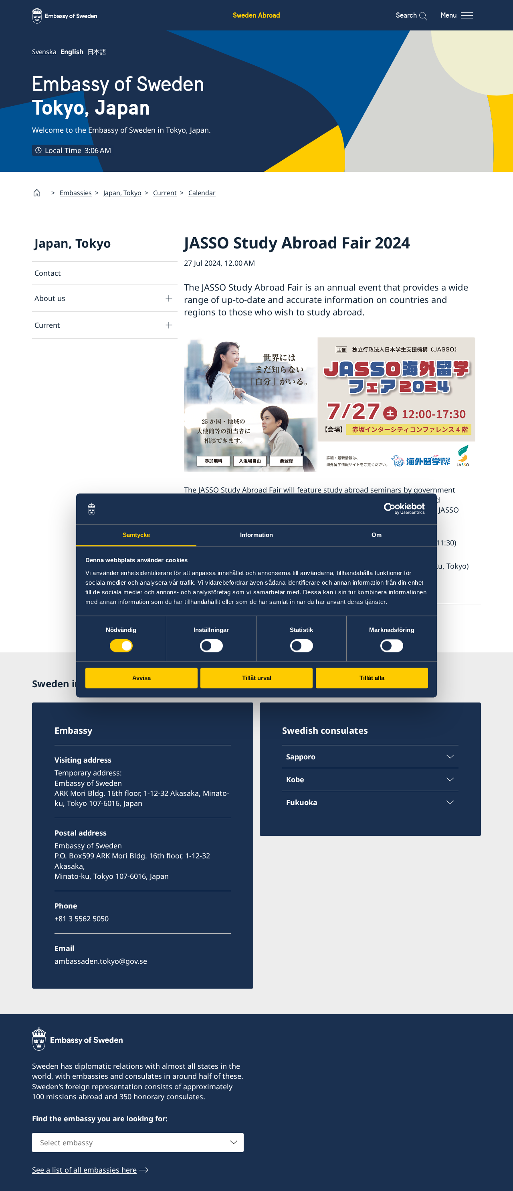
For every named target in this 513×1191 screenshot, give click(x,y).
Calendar (202, 192)
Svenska (44, 51)
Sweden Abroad (256, 15)
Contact (47, 273)
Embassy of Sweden (118, 96)
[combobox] (138, 1142)
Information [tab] (256, 534)
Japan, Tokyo (122, 192)
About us (49, 298)
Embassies (76, 192)
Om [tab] (377, 534)
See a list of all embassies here (84, 1170)
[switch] (211, 646)
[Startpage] (40, 193)
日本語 (96, 51)
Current (165, 192)
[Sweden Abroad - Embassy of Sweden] (72, 15)
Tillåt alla (372, 677)
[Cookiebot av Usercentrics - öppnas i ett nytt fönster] (393, 509)
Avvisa (141, 677)
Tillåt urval (256, 677)
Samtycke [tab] (136, 534)
